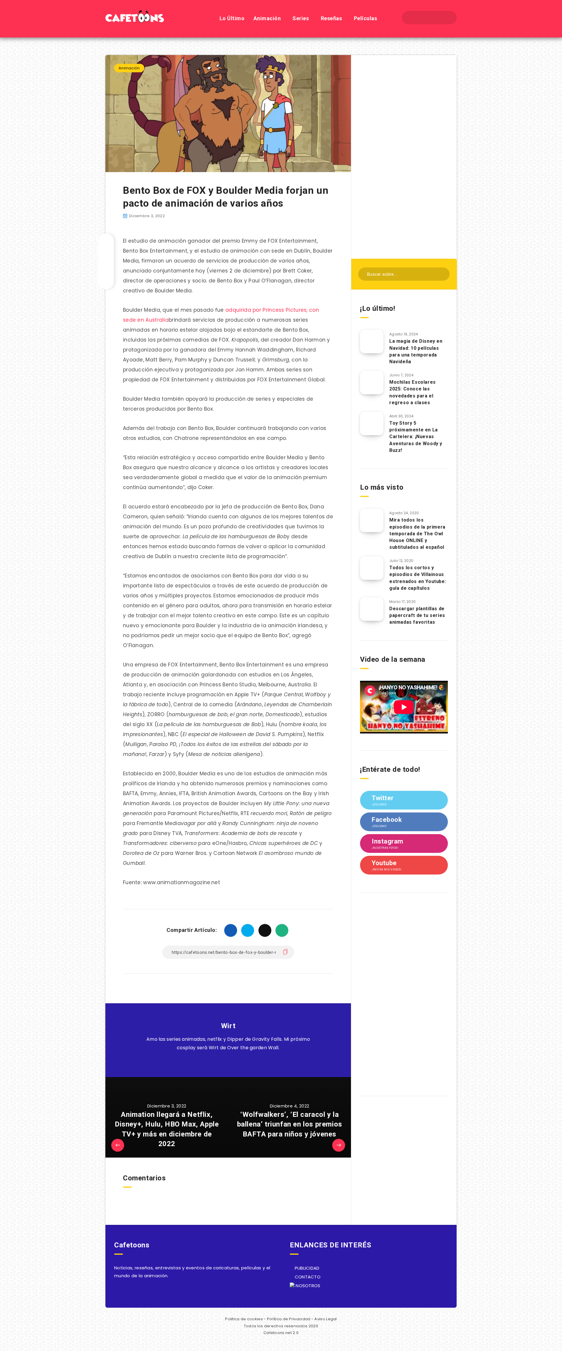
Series (300, 18)
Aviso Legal (325, 1319)
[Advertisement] (404, 156)
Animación (267, 18)
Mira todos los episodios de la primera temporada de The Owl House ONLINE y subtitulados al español (417, 533)
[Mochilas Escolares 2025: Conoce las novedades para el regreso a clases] (371, 382)
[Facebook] (413, 17)
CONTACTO (307, 1277)
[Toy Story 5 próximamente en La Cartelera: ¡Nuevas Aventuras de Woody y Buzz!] (371, 423)
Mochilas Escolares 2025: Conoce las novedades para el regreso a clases (412, 392)
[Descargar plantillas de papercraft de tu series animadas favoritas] (371, 609)
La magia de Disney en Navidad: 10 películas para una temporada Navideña (416, 351)
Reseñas (331, 18)
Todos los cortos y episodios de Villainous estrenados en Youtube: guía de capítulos (417, 578)
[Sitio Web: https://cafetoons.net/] (221, 1062)
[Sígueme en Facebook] (234, 1062)
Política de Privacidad (289, 1319)
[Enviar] (441, 273)
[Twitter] (424, 17)
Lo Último (232, 18)
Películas (365, 18)
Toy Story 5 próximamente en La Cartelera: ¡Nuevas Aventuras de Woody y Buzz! (415, 436)
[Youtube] (445, 17)
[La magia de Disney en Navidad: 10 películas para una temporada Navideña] (371, 341)
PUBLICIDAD (306, 1268)
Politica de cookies (244, 1319)
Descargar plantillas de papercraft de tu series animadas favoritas (417, 615)
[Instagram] (434, 17)
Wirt (228, 1026)
